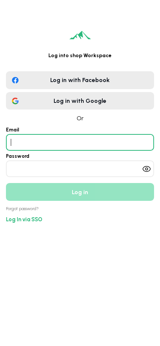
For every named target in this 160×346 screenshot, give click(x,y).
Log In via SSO (24, 219)
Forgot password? (22, 209)
